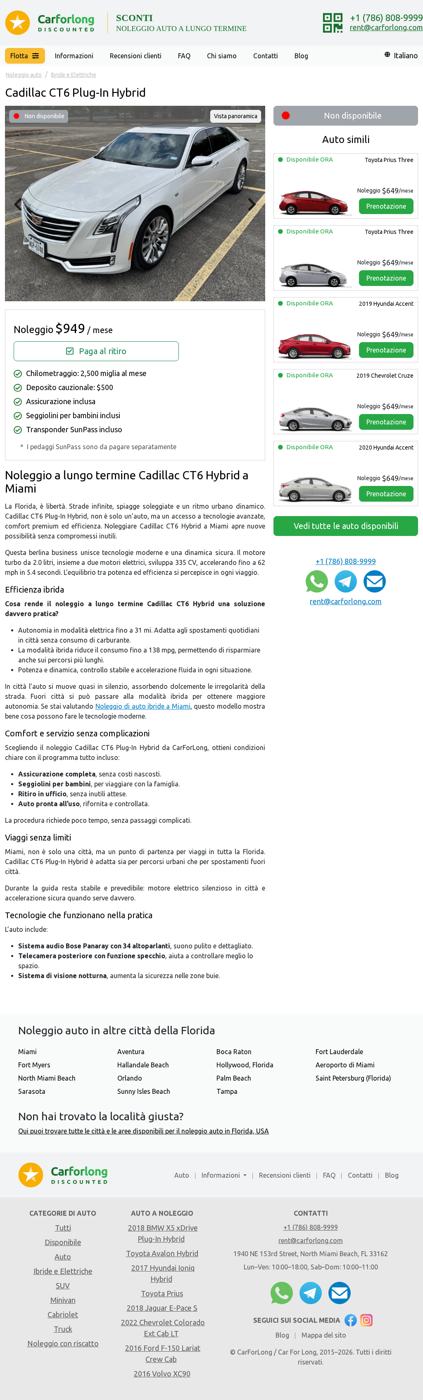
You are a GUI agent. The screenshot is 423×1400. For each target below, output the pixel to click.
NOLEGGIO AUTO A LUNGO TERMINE (181, 28)
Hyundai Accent (386, 303)
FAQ (184, 56)
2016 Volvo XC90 (162, 1373)
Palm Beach (233, 1078)
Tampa (227, 1091)
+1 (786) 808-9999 (386, 17)
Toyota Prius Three (388, 160)
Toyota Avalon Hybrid (162, 1253)
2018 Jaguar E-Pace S (162, 1308)
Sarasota (31, 1091)
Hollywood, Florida (244, 1065)
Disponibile (63, 1242)
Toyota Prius (162, 1293)
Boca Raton (234, 1051)
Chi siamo (222, 56)
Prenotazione (386, 206)
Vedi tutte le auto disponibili (346, 526)
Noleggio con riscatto (63, 1343)
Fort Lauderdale (339, 1051)
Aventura (131, 1051)
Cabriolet (63, 1314)
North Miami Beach (47, 1078)
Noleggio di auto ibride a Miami (142, 706)
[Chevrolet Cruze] (315, 416)
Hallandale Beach (143, 1065)
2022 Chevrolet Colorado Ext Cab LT (163, 1328)
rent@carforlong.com (386, 27)
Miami (27, 1051)
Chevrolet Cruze (384, 375)
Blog (301, 56)
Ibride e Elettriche (63, 1271)
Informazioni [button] (74, 56)
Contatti (265, 56)
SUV (63, 1285)
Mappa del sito (324, 1335)
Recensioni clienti (136, 56)
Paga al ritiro (101, 351)
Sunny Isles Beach (143, 1091)
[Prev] (18, 205)
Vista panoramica (235, 116)
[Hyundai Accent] (315, 344)
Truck (63, 1329)
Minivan (63, 1300)
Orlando (129, 1078)
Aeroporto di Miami (345, 1065)
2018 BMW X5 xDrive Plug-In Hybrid (163, 1233)
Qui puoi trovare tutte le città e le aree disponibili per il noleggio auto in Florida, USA (143, 1131)
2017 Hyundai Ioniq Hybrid (163, 1273)
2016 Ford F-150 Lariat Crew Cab (162, 1353)
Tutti (63, 1228)
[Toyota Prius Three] (315, 200)
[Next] (252, 205)
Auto (181, 1175)
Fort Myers (34, 1065)
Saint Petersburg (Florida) (353, 1078)
